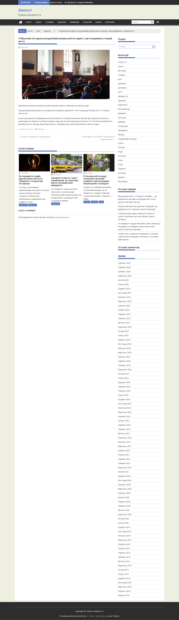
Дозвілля (122, 83)
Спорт (29, 22)
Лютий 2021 (123, 472)
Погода (121, 147)
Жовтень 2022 (124, 408)
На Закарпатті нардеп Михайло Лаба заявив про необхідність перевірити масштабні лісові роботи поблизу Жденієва (139, 226)
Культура (87, 22)
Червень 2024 (124, 361)
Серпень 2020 (124, 493)
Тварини (122, 168)
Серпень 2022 (124, 416)
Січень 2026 (123, 284)
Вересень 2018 (125, 587)
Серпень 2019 (124, 544)
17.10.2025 (24, 173)
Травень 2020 (124, 506)
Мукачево (41, 129)
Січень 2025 (123, 335)
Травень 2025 (124, 318)
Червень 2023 (124, 386)
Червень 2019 (124, 552)
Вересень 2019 (125, 540)
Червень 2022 (124, 425)
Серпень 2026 (124, 263)
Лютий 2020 (123, 518)
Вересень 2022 (125, 412)
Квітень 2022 (124, 433)
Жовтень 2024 (124, 348)
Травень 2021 (124, 463)
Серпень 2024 (124, 356)
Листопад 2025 (124, 293)
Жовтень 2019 (124, 535)
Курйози (121, 122)
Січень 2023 (123, 395)
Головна (49, 22)
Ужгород (122, 173)
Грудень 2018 (124, 578)
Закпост (25, 10)
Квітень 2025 (124, 322)
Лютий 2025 (123, 331)
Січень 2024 (123, 378)
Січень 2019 (123, 574)
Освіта (121, 143)
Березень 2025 (125, 327)
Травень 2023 (124, 391)
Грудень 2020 (124, 476)
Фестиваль (123, 181)
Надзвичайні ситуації (127, 139)
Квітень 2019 (124, 561)
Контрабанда (124, 109)
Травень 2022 (124, 429)
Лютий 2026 (123, 280)
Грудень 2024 (124, 339)
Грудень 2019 (124, 527)
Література (123, 126)
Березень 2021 (125, 467)
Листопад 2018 (124, 582)
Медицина (122, 130)
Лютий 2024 (123, 374)
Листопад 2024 (124, 344)
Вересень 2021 (125, 446)
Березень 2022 (125, 437)
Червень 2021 (124, 459)
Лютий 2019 (123, 570)
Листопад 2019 (124, 531)
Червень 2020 (124, 501)
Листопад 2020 (124, 480)
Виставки (122, 70)
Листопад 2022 (124, 403)
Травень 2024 (124, 365)
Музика (121, 134)
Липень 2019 (124, 548)
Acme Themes (113, 616)
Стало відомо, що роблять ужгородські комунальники (97, 137)
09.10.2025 (57, 175)
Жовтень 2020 (124, 484)
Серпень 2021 (124, 450)
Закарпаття (24, 129)
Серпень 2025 (124, 305)
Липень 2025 (124, 310)
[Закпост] (20, 22)
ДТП (120, 92)
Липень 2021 (124, 454)
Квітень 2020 (124, 510)
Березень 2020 (125, 514)
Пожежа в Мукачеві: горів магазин (35, 136)
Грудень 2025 (124, 288)
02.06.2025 (89, 173)
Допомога (122, 87)
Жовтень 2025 (124, 297)
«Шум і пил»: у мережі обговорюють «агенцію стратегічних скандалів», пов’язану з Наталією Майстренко (138, 236)
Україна (121, 177)
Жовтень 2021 (124, 442)
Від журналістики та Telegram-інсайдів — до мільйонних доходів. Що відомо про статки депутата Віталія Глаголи (137, 199)
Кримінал (74, 22)
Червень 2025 (124, 314)
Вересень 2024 (125, 352)
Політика (109, 22)
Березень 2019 (125, 565)
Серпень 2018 (124, 591)
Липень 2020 (124, 497)
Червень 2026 (124, 267)
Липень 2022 (124, 420)
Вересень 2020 (125, 489)
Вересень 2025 (125, 301)
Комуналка (32, 205)
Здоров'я (122, 100)
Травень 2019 (124, 557)
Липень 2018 (124, 595)
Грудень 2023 (124, 382)
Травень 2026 (124, 271)
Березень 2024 (125, 369)
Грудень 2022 (124, 399)
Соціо (31, 129)
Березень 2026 (125, 276)
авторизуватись (62, 217)
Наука (98, 22)
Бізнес (39, 22)
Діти (120, 79)
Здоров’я (61, 22)
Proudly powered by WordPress (73, 616)
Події (120, 151)
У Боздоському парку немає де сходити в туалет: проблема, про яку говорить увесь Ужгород (136, 216)
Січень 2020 (123, 523)
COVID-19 (122, 62)
